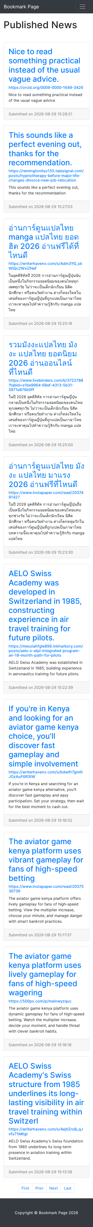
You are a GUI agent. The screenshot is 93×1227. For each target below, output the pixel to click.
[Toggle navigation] (82, 6)
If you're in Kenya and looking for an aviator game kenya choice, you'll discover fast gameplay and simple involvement (44, 736)
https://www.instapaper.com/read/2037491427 (46, 494)
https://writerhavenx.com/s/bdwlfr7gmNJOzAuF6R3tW (46, 774)
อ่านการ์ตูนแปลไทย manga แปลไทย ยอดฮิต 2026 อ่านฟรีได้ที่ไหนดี (44, 241)
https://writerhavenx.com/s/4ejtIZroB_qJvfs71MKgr (46, 1131)
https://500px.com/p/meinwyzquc (40, 1001)
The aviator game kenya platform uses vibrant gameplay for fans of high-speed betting (46, 860)
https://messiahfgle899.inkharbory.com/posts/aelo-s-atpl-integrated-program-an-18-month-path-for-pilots (46, 651)
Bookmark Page (21, 7)
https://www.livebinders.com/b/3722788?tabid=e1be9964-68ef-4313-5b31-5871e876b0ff (46, 385)
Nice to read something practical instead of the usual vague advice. (44, 65)
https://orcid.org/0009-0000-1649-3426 (46, 87)
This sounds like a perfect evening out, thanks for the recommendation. (45, 148)
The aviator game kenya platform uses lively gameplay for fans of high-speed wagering (45, 974)
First (25, 1188)
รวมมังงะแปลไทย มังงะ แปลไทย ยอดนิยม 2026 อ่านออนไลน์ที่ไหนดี (43, 358)
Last (68, 1188)
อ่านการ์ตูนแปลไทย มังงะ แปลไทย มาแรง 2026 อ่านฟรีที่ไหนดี (46, 475)
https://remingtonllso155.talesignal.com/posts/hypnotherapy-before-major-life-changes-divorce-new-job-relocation (46, 175)
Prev (39, 1188)
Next (53, 1188)
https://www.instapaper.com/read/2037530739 (46, 888)
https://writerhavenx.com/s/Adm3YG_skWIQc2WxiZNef (45, 265)
